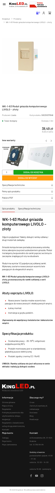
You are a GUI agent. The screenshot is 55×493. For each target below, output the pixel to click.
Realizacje (34, 419)
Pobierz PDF (7, 197)
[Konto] (43, 12)
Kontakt (5, 429)
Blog (31, 416)
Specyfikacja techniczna (13, 185)
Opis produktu (8, 208)
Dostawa (33, 412)
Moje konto (7, 441)
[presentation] (46, 141)
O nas (32, 402)
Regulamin (6, 409)
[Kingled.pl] (18, 4)
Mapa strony (7, 405)
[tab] (8, 208)
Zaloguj (5, 437)
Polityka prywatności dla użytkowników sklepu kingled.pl (12, 415)
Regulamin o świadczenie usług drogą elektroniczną (13, 424)
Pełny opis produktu (11, 191)
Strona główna (8, 402)
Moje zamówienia (9, 444)
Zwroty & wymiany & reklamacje (38, 407)
